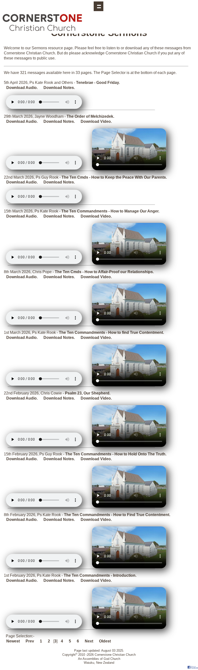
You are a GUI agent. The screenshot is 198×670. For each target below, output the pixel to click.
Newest (13, 641)
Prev (30, 641)
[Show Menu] (98, 6)
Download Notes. (59, 88)
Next (89, 641)
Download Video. (96, 121)
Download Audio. (22, 88)
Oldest (105, 641)
